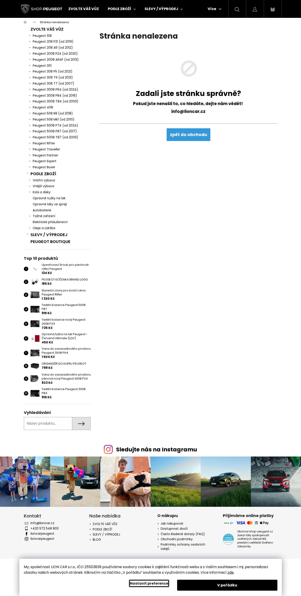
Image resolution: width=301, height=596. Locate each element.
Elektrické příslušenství (50, 222)
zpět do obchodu (188, 135)
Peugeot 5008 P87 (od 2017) (55, 131)
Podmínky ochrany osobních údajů (183, 546)
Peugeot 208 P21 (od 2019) (53, 41)
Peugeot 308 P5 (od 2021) (52, 71)
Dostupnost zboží (174, 529)
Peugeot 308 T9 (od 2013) (53, 77)
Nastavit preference (149, 583)
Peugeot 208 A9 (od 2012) (53, 47)
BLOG (97, 539)
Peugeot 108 (42, 35)
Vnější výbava (43, 186)
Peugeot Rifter (44, 143)
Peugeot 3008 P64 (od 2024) (55, 89)
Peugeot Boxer (44, 167)
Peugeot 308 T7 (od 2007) (53, 83)
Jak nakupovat (172, 523)
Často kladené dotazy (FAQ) (183, 534)
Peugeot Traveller (46, 149)
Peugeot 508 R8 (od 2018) (53, 113)
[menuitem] (83, 9)
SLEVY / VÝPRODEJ (49, 234)
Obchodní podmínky (177, 539)
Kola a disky (42, 192)
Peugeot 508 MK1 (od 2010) (53, 119)
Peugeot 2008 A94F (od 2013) (56, 59)
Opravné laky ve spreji (50, 204)
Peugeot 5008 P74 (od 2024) (55, 125)
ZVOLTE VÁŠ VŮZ (47, 29)
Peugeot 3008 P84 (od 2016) (55, 95)
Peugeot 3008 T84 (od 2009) (55, 101)
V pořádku (227, 585)
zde (230, 572)
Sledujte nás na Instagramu (156, 449)
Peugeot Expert (44, 161)
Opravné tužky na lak (49, 198)
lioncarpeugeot (42, 533)
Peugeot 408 (43, 107)
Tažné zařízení (44, 216)
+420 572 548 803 (45, 528)
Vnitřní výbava (44, 180)
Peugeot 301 (42, 65)
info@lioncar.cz (188, 111)
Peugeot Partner (45, 155)
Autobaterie (42, 210)
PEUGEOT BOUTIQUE (50, 241)
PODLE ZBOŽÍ (43, 174)
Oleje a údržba (44, 228)
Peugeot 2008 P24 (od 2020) (55, 53)
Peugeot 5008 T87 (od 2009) (55, 137)
